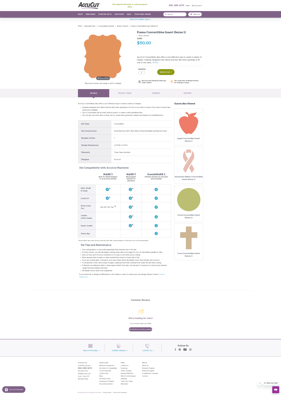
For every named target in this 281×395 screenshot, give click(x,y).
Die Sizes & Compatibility (108, 368)
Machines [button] (90, 14)
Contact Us (124, 365)
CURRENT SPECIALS (119, 351)
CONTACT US (147, 351)
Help (188, 5)
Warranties (124, 384)
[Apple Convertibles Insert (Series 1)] (188, 123)
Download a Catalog (106, 381)
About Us (145, 365)
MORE (155, 63)
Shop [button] (80, 14)
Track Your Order (127, 381)
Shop (80, 26)
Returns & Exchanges (128, 376)
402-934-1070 (83, 371)
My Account (196, 5)
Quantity (142, 69)
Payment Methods (127, 373)
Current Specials (105, 371)
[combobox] (175, 14)
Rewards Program (148, 368)
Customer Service (84, 365)
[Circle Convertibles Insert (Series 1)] (188, 199)
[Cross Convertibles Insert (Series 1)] (188, 238)
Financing (124, 368)
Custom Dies (103, 373)
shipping (187, 93)
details (93, 93)
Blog (101, 376)
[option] (80, 26)
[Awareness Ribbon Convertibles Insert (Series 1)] (188, 161)
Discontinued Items (106, 384)
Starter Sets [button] (105, 14)
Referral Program (148, 371)
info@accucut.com (84, 373)
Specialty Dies (90, 26)
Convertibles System (106, 26)
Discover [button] (119, 14)
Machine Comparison (106, 365)
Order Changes (126, 371)
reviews (156, 93)
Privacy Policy (107, 392)
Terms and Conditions (120, 392)
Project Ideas (124, 93)
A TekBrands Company (150, 373)
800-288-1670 (176, 5)
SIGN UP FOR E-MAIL (90, 351)
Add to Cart (165, 72)
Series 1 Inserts (122, 26)
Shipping (124, 378)
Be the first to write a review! (140, 329)
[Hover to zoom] (103, 56)
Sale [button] (129, 14)
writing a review (183, 82)
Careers (145, 376)
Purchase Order (142, 14)
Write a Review (144, 35)
